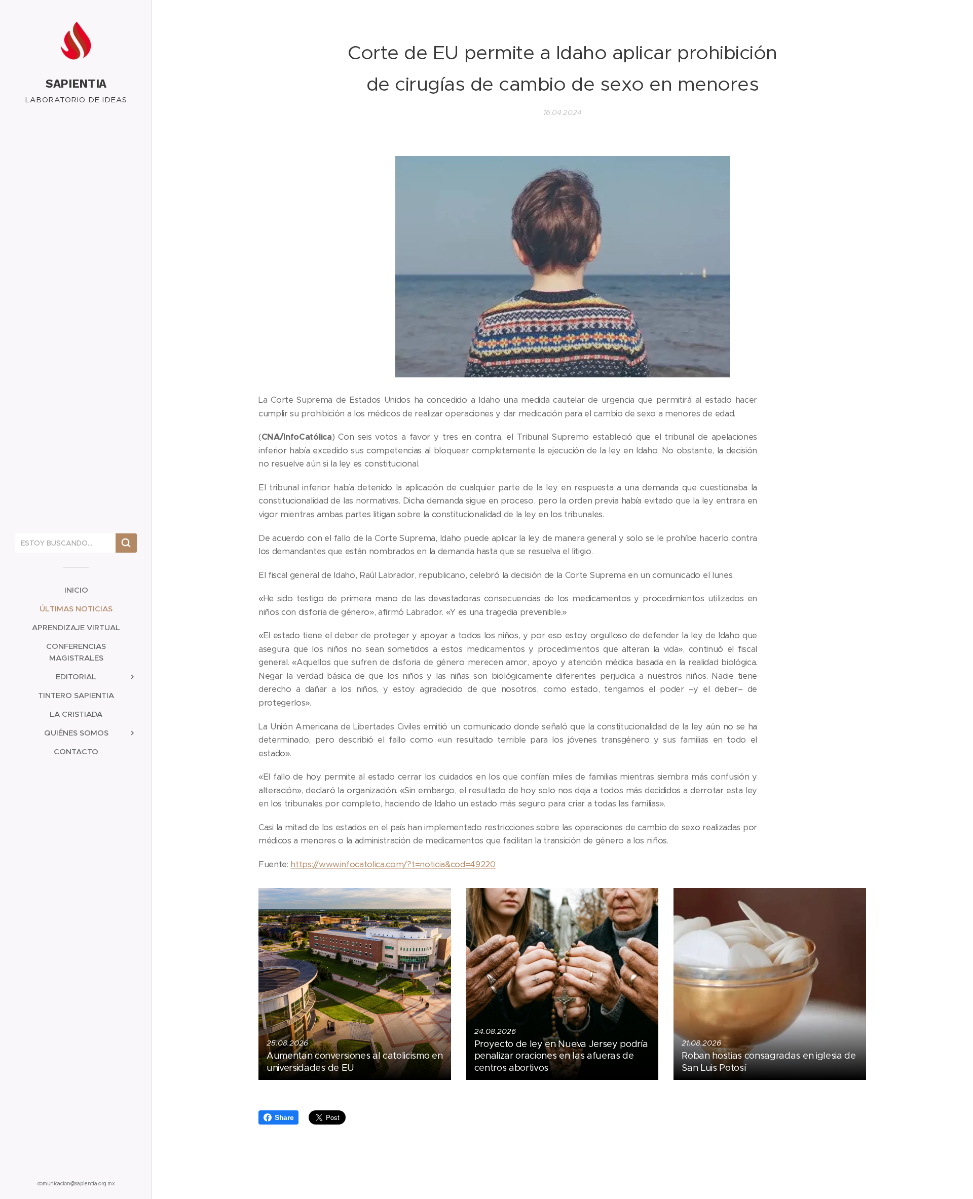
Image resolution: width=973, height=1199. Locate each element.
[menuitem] (76, 590)
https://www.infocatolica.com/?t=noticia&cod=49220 (392, 864)
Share (284, 1117)
